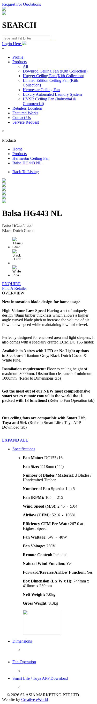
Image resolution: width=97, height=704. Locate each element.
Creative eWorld (34, 699)
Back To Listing (25, 172)
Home (17, 149)
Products (19, 62)
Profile (17, 57)
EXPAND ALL (15, 440)
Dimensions (22, 641)
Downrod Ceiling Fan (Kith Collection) (55, 71)
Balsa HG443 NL (27, 163)
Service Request (25, 122)
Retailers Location (27, 108)
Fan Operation (24, 662)
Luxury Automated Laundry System (52, 94)
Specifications (23, 449)
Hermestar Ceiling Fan (41, 89)
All (25, 66)
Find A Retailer (14, 288)
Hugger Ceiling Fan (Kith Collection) (53, 76)
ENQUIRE (11, 284)
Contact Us (21, 117)
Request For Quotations (21, 4)
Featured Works (25, 113)
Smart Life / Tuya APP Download (40, 678)
